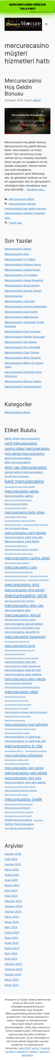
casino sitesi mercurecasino (27, 448)
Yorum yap (15, 222)
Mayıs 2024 (12, 916)
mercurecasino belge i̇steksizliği (35, 525)
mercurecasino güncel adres (20, 619)
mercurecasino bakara (13, 525)
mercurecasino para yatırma (23, 674)
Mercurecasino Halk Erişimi (21, 311)
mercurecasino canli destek (25, 533)
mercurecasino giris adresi (24, 590)
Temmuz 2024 (13, 906)
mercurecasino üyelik (23, 799)
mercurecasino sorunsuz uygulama (18, 705)
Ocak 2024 (11, 937)
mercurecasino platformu (18, 683)
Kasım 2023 (12, 948)
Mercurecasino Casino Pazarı (22, 269)
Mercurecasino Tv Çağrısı (20, 259)
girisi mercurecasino (18, 458)
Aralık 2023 (12, 943)
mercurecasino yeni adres (24, 768)
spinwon (44, 1051)
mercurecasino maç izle (20, 662)
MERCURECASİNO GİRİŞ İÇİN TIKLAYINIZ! (27, 6)
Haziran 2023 (13, 974)
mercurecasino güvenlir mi (22, 632)
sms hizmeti (38, 820)
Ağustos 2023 (13, 964)
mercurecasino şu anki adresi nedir (18, 816)
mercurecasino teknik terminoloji (17, 733)
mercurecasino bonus (16, 528)
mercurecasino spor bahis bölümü (18, 716)
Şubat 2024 (12, 932)
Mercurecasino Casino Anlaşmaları (26, 306)
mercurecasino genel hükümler (16, 576)
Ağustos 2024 (13, 901)
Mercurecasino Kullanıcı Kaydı (23, 264)
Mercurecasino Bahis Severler (23, 357)
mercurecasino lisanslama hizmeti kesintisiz (22, 658)
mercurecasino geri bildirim (15, 580)
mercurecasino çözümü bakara (16, 795)
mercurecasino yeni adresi (26, 773)
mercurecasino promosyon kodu (22, 687)
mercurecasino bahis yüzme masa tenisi (20, 521)
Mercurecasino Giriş (17, 254)
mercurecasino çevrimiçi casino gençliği (20, 787)
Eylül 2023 (11, 958)
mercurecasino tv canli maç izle (25, 741)
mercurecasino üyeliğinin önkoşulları (19, 804)
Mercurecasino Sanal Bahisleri (23, 386)
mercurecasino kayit (20, 646)
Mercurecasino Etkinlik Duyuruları (25, 336)
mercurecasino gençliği (39, 576)
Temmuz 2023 (13, 969)
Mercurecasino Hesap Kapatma (24, 280)
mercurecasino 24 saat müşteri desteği (20, 487)
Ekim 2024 (11, 890)
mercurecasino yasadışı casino (16, 760)
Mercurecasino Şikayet (17, 807)
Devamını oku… (36, 189)
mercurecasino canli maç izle (23, 537)
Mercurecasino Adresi (18, 248)
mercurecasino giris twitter (19, 600)
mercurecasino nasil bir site (23, 670)
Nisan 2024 (12, 922)
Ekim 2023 (11, 953)
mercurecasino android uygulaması (18, 500)
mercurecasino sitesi (21, 692)
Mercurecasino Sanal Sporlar (22, 285)
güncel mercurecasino (17, 476)
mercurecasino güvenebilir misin (22, 627)
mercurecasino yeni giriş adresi (25, 782)
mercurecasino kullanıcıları (15, 654)
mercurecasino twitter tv (14, 751)
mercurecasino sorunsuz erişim (17, 701)
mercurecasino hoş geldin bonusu (25, 208)
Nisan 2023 (12, 985)
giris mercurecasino (18, 462)
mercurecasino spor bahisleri (26, 724)
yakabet (33, 1051)
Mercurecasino (14, 296)
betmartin (22, 1051)
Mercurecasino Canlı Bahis (22, 541)
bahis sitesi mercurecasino (22, 438)
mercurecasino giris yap (24, 605)
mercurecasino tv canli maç (23, 736)
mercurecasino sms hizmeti (15, 697)
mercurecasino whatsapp (24, 755)
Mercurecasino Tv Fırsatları (21, 275)
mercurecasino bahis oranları (16, 508)
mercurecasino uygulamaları (36, 751)
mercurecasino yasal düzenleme (17, 764)
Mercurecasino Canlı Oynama (22, 331)
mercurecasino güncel (22, 203)
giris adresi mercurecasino (24, 453)
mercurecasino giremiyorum (38, 580)
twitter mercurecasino (19, 824)
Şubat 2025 (12, 874)
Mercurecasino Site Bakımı (21, 342)
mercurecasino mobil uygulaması (23, 666)
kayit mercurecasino (24, 481)
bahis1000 (24, 1048)
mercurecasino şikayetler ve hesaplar (19, 812)
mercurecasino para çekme (25, 679)
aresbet (10, 1051)
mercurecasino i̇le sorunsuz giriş (17, 642)
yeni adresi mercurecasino (19, 828)
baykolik (45, 1048)
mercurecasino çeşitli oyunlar (21, 790)
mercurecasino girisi (26, 595)
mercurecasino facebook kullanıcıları (19, 572)
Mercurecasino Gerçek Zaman (23, 290)
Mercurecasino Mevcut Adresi (23, 381)
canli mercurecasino (21, 443)
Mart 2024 (11, 927)
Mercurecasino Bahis (21, 199)
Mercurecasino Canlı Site (20, 301)
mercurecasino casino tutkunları (17, 563)
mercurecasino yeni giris (23, 778)
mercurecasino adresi (19, 496)
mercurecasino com (21, 567)
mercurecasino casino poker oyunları (19, 554)
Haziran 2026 (13, 853)
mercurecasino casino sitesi (27, 558)
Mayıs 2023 (12, 979)
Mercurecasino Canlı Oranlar (22, 352)
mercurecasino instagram (25, 637)
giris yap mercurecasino (26, 467)
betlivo (35, 1048)
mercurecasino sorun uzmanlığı (17, 708)
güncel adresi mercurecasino (24, 472)
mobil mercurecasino (18, 819)
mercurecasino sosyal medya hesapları (26, 712)
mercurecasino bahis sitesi (25, 512)
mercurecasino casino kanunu (16, 546)
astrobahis (27, 1055)
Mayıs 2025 (12, 869)
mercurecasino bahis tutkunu (16, 517)
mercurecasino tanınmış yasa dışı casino (20, 729)
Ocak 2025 (11, 880)
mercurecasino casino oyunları (21, 549)
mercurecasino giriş (18, 610)
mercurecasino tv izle (23, 746)
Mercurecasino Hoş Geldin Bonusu (23, 87)
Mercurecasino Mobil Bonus (21, 317)
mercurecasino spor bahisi (15, 720)
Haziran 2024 (13, 911)
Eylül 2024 (11, 895)
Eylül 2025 (11, 859)
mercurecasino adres (22, 491)
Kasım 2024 (12, 885)
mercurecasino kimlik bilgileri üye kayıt (20, 650)
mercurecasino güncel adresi (24, 623)
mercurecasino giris (22, 584)
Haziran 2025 (13, 864)
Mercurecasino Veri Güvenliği (22, 347)
